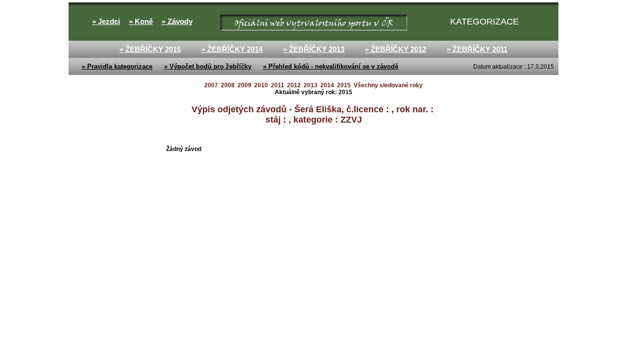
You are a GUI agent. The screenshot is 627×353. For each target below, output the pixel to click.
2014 (327, 85)
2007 (211, 85)
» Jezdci (106, 21)
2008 (228, 85)
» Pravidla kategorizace (117, 66)
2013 (310, 85)
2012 (294, 85)
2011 (277, 85)
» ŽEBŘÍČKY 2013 (313, 49)
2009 (244, 85)
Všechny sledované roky (388, 85)
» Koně (141, 21)
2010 (261, 85)
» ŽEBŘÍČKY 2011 (477, 49)
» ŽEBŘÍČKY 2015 (150, 49)
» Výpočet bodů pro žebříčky (207, 66)
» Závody (177, 21)
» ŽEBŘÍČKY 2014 (232, 49)
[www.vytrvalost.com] (216, 21)
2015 (344, 85)
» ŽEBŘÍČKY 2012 (395, 49)
